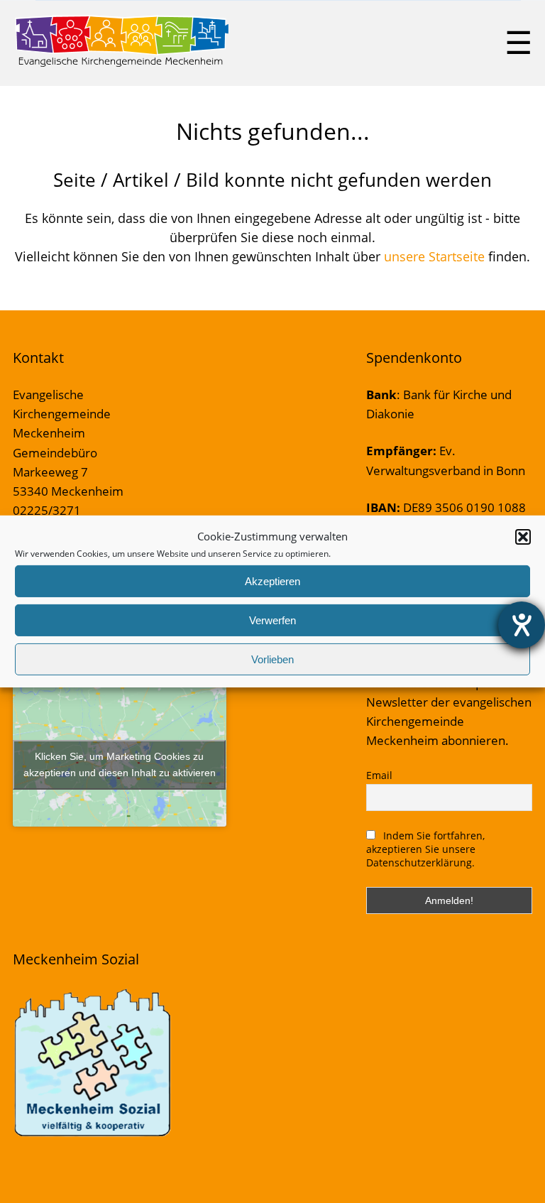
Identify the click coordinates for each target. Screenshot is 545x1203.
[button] (523, 536)
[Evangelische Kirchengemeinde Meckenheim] (122, 63)
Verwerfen (272, 620)
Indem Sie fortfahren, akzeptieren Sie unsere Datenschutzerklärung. (425, 849)
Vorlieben (272, 659)
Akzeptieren (272, 581)
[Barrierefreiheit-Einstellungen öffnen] (521, 625)
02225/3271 (47, 510)
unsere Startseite (434, 256)
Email (379, 775)
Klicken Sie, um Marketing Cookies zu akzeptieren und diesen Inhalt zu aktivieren (119, 764)
